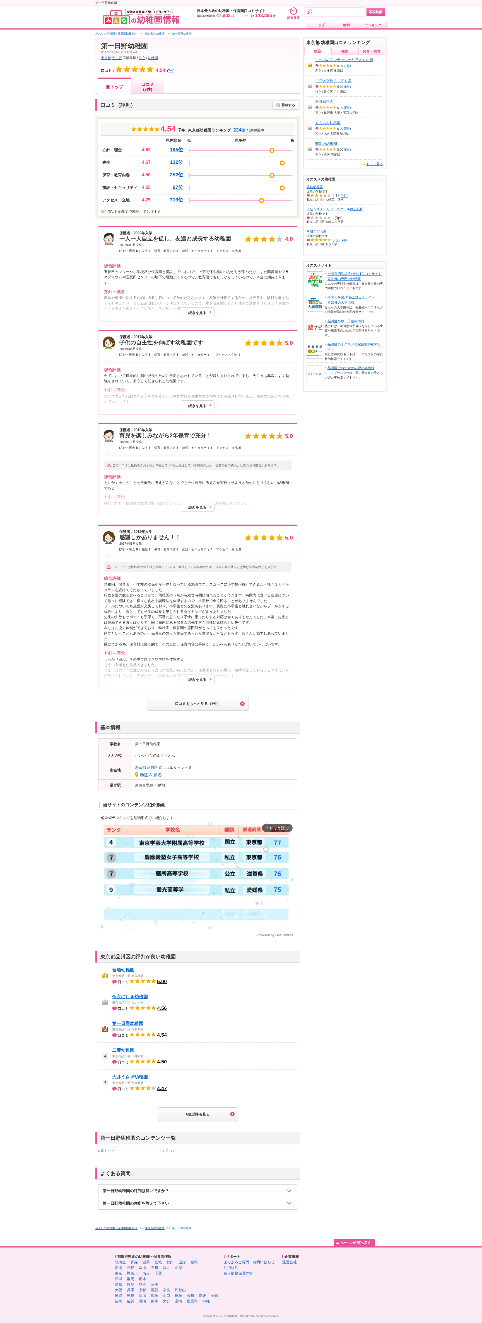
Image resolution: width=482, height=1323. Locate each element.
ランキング (373, 25)
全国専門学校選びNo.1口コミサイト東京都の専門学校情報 (354, 276)
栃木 (142, 1279)
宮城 (158, 1262)
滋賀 (154, 1290)
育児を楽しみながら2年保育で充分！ (165, 435)
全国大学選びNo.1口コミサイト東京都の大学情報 (351, 300)
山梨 (178, 1268)
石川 (154, 1268)
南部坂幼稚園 (326, 144)
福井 (166, 1268)
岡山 (142, 1295)
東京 (118, 1273)
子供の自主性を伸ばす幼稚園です (161, 342)
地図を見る (151, 775)
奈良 (166, 1290)
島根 (130, 1295)
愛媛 (202, 1295)
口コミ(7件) (147, 87)
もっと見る (374, 164)
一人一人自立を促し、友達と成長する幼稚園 (175, 238)
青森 (134, 1262)
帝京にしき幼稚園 (130, 996)
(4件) (344, 196)
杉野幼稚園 (324, 101)
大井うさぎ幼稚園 (130, 1077)
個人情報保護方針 (238, 1273)
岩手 (146, 1262)
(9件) (344, 240)
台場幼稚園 (123, 970)
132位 (176, 162)
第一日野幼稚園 (127, 1023)
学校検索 (375, 12)
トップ (320, 25)
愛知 (118, 1284)
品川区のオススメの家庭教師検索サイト (354, 346)
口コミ (170, 1151)
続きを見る (197, 313)
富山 (142, 1268)
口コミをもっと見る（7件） (198, 703)
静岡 (142, 1284)
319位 (176, 200)
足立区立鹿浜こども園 (333, 81)
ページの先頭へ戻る (356, 1243)
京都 (142, 1290)
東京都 (106, 58)
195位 (176, 150)
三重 (154, 1284)
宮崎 (178, 1301)
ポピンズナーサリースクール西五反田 (335, 209)
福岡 (118, 1301)
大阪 (118, 1290)
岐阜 (130, 1284)
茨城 (118, 1279)
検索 (346, 25)
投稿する (288, 105)
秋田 (170, 1262)
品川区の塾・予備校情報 (345, 321)
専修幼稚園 (315, 187)
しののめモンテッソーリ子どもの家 (344, 60)
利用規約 (231, 1268)
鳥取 (118, 1295)
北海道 (120, 1262)
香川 (190, 1295)
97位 (178, 187)
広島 (154, 1295)
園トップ (114, 86)
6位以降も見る (198, 1114)
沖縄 (206, 1301)
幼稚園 (153, 58)
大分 (166, 1301)
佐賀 (130, 1301)
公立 (142, 58)
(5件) (347, 86)
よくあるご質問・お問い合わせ (249, 1262)
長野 (130, 1268)
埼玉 (146, 1273)
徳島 (178, 1295)
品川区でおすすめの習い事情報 (350, 368)
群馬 (130, 1279)
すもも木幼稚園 (328, 123)
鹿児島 (192, 1301)
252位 (176, 175)
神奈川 (132, 1273)
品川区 (117, 58)
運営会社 (289, 1262)
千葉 (158, 1273)
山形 (182, 1262)
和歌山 (180, 1290)
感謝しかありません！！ (150, 537)
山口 (166, 1295)
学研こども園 (317, 231)
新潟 (118, 1268)
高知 (214, 1295)
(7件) (347, 65)
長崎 (142, 1301)
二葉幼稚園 (123, 1050)
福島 (194, 1262)
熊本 (154, 1301)
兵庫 (130, 1290)
